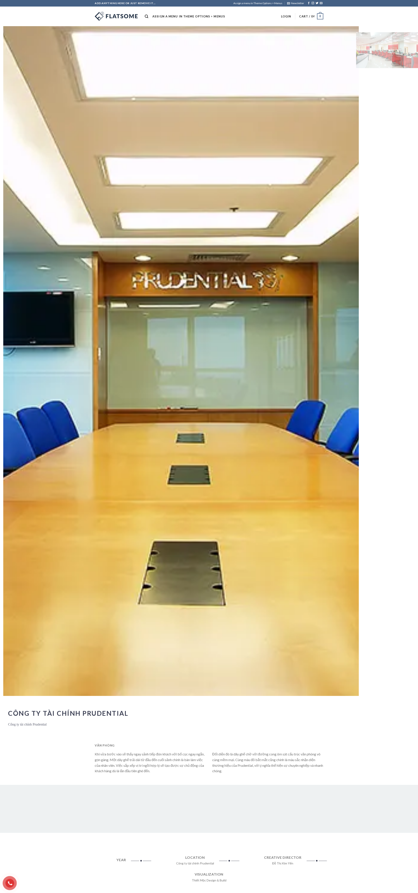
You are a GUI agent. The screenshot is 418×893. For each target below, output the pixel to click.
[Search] (146, 16)
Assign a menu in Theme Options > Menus (257, 3)
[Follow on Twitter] (317, 3)
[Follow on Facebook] (308, 3)
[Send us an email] (321, 3)
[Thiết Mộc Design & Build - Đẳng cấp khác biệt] (116, 16)
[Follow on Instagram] (313, 3)
